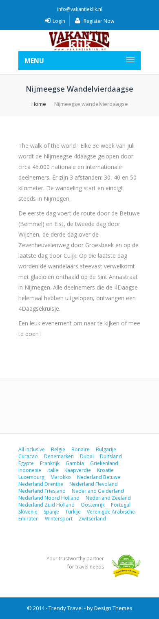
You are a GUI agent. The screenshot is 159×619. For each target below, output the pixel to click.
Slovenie (28, 511)
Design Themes (113, 608)
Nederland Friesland (42, 490)
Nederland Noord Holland (49, 497)
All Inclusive (31, 449)
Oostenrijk (93, 504)
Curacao (28, 456)
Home (38, 104)
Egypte (26, 463)
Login (59, 21)
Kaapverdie (77, 470)
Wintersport (59, 518)
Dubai (87, 456)
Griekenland (104, 463)
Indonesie (29, 470)
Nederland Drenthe (40, 484)
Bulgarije (106, 449)
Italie (52, 470)
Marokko (61, 477)
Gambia (75, 463)
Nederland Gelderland (98, 490)
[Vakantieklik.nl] (79, 40)
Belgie (58, 449)
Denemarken (59, 456)
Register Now (98, 21)
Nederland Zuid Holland (46, 504)
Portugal (120, 504)
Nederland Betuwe (98, 477)
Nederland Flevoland (93, 484)
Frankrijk (50, 463)
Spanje (51, 511)
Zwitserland (92, 518)
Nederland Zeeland (108, 497)
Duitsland (111, 456)
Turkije (73, 511)
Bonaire (80, 449)
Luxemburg (31, 477)
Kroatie (105, 470)
